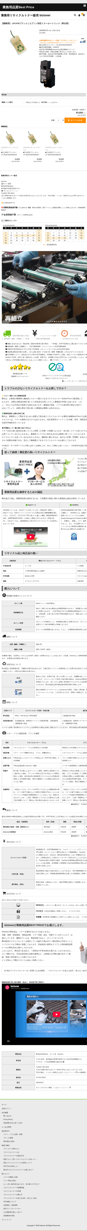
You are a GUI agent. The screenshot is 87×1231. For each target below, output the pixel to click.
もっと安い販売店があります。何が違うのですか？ (21, 1184)
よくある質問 (6, 1127)
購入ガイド (6, 1174)
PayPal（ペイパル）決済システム (75, 849)
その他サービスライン (61, 1088)
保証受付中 (6, 1131)
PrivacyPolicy (8, 1119)
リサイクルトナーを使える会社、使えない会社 (20, 1198)
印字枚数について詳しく (61, 360)
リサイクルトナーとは (11, 1152)
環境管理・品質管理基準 (18, 515)
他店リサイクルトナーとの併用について (17, 1163)
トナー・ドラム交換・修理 (12, 1134)
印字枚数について (9, 1202)
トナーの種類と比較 (10, 1177)
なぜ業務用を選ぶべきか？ (12, 1212)
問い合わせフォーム (11, 191)
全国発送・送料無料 (10, 1205)
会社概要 (5, 1112)
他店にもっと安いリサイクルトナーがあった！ (20, 1159)
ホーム (4, 1104)
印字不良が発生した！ (11, 1166)
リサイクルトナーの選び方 (12, 1194)
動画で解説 (6, 1145)
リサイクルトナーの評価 (12, 1191)
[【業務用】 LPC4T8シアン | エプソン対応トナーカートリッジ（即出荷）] (10, 138)
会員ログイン (6, 1108)
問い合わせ (7, 1116)
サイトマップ (6, 1220)
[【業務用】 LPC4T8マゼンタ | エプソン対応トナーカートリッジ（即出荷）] (32, 138)
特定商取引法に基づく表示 (12, 1123)
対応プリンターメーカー (12, 1209)
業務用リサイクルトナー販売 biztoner (26, 15)
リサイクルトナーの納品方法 (13, 1156)
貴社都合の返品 (8, 1141)
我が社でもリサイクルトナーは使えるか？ (18, 1170)
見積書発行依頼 (8, 1216)
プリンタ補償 (8, 1138)
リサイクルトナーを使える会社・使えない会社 (67, 971)
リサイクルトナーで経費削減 (13, 1187)
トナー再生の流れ (9, 1180)
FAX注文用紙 (75, 911)
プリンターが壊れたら (11, 1149)
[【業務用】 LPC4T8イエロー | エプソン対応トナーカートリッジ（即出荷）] (54, 138)
